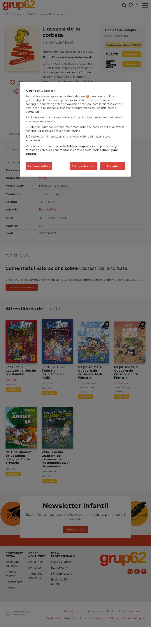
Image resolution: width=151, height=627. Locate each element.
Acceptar (113, 166)
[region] (75, 129)
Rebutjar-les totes (83, 166)
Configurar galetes (39, 166)
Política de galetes (79, 146)
